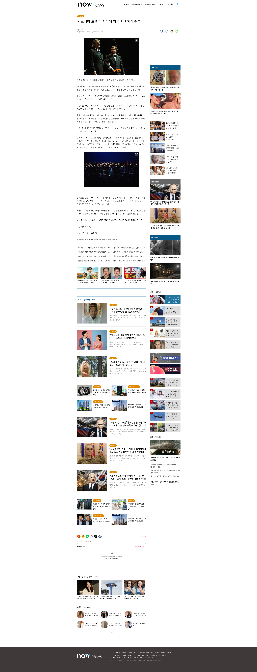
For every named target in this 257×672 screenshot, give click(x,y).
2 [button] (111, 632)
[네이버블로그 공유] (177, 32)
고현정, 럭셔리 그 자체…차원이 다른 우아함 (139, 615)
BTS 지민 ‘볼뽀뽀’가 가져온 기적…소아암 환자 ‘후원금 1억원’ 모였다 (109, 597)
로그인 (112, 652)
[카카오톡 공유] (172, 32)
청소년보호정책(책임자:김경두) (145, 652)
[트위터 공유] (167, 32)
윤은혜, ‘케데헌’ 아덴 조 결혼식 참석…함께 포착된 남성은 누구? (91, 615)
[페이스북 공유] (162, 32)
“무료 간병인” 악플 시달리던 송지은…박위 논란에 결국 (115, 626)
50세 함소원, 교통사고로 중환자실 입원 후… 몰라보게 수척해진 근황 (86, 597)
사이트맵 (169, 652)
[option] (86, 590)
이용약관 (123, 652)
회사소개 (118, 652)
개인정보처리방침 (131, 652)
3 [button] (112, 632)
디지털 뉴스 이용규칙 (160, 652)
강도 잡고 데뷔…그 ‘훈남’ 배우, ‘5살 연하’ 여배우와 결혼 (91, 626)
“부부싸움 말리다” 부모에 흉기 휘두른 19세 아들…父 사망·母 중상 (133, 597)
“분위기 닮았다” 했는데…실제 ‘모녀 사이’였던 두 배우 (115, 615)
